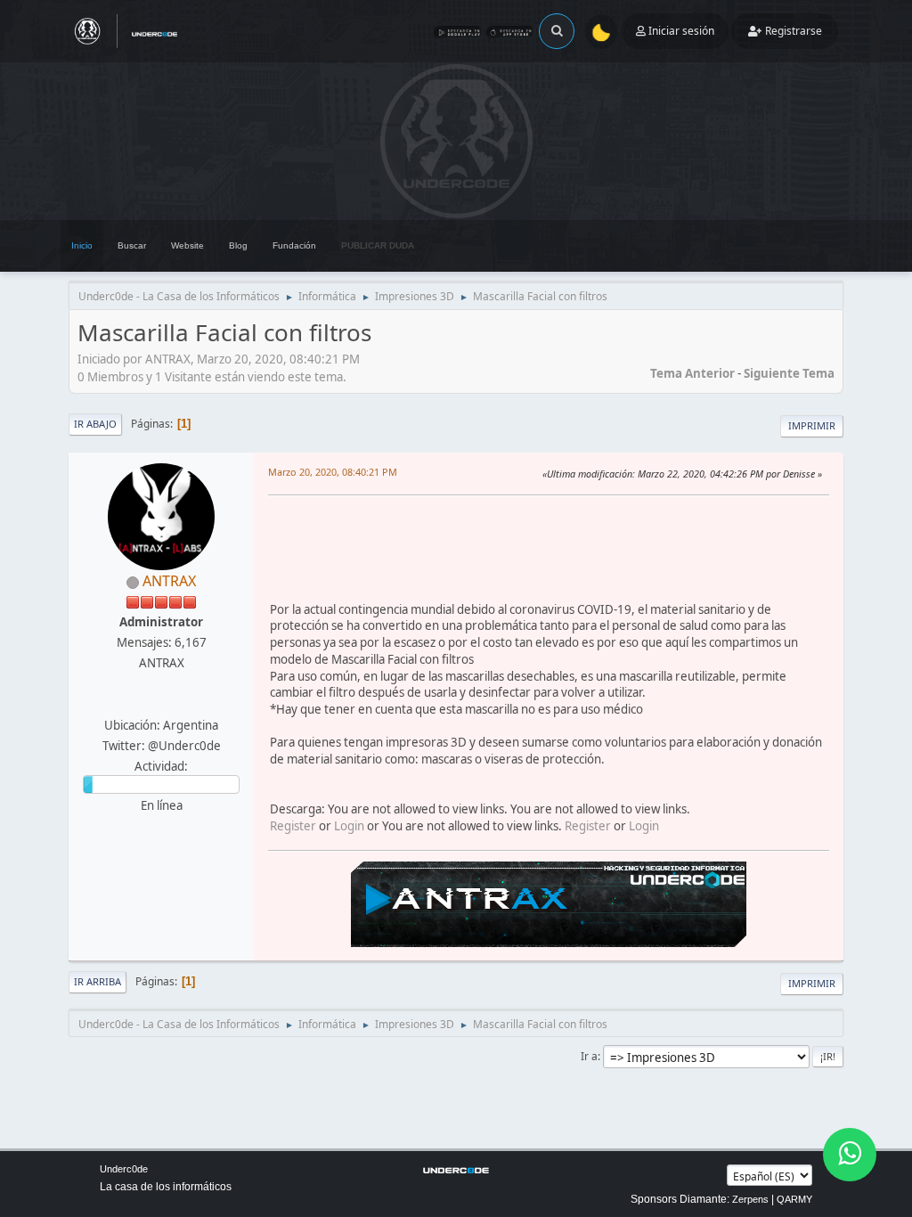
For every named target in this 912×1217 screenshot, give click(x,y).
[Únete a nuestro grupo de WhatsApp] (849, 1154)
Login (349, 826)
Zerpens (750, 1199)
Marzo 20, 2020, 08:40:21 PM (332, 471)
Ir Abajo (95, 423)
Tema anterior (692, 373)
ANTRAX (169, 581)
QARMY (794, 1199)
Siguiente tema (789, 373)
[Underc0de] (159, 704)
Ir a (589, 1056)
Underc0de (124, 1169)
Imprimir (811, 425)
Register (293, 826)
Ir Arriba (97, 981)
